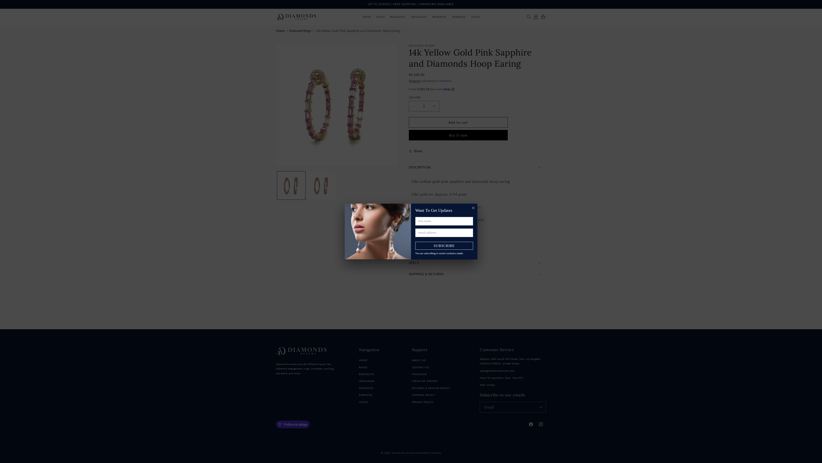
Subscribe (444, 246)
